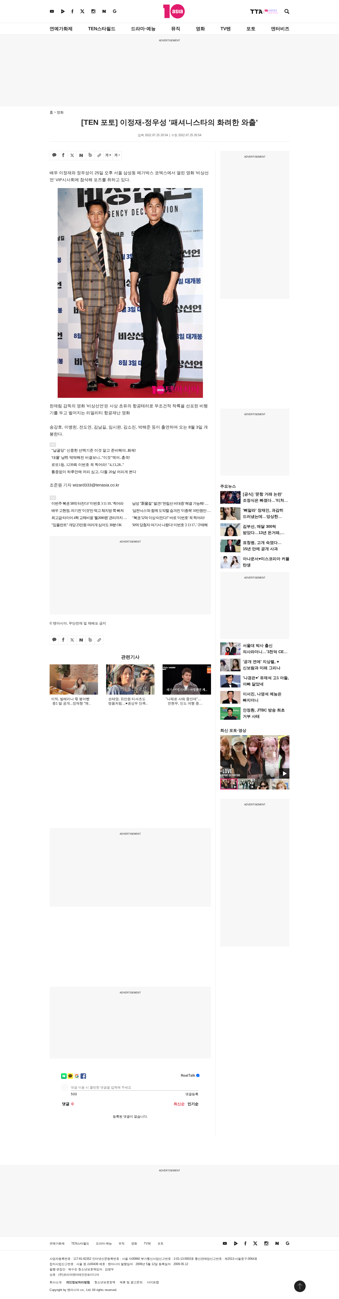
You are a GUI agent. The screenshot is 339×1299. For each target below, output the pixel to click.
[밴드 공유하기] (90, 155)
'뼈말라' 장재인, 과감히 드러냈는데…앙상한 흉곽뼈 (263, 516)
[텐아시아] (174, 11)
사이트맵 (153, 1282)
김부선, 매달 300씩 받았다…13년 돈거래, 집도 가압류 (262, 532)
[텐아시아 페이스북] (72, 11)
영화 (200, 28)
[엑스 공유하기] (72, 155)
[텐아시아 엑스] (82, 11)
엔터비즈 (280, 28)
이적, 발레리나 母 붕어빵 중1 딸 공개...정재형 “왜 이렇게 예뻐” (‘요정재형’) (70, 703)
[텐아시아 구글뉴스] (114, 11)
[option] (254, 757)
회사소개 (56, 1282)
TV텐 (225, 28)
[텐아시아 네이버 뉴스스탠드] (104, 11)
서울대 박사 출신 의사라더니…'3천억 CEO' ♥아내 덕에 (265, 651)
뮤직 (175, 28)
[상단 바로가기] (300, 1286)
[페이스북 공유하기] (63, 155)
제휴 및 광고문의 (131, 1282)
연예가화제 (61, 28)
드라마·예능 (143, 28)
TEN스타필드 (102, 28)
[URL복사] (99, 155)
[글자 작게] (117, 155)
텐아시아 (73, 1290)
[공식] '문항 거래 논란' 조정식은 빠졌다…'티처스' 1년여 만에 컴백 (266, 500)
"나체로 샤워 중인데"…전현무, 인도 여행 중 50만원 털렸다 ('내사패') (183, 703)
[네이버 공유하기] (81, 155)
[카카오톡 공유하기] (54, 155)
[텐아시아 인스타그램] (93, 11)
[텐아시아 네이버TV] (63, 11)
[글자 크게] (108, 155)
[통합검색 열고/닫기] (286, 12)
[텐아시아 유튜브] (52, 11)
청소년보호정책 (104, 1282)
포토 (251, 28)
